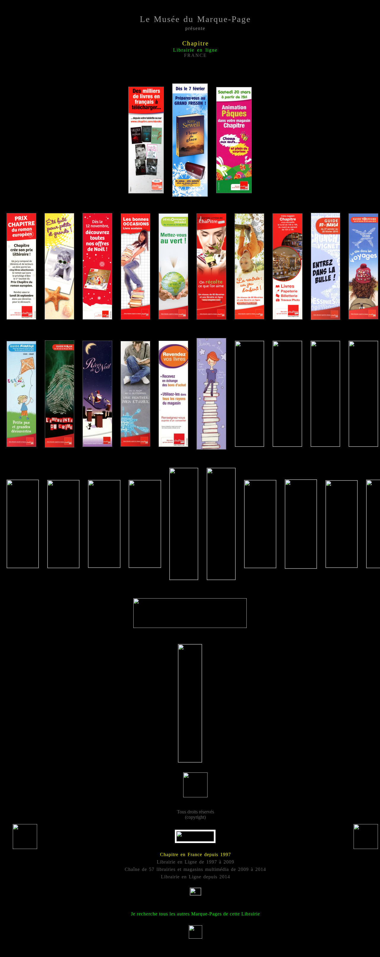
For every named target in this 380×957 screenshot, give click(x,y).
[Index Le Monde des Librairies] (25, 847)
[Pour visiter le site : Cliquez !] (195, 839)
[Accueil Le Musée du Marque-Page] (195, 936)
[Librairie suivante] (366, 847)
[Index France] (195, 893)
